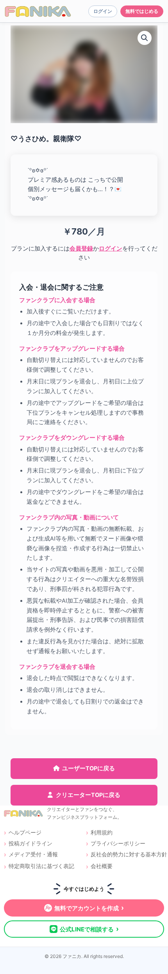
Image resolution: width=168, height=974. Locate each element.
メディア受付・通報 (33, 854)
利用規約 (102, 832)
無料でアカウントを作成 (89, 908)
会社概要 (102, 866)
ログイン (110, 248)
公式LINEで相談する (89, 929)
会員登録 (81, 248)
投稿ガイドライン (30, 843)
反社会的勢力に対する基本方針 (127, 854)
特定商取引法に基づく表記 (41, 866)
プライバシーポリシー (118, 843)
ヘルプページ (25, 832)
